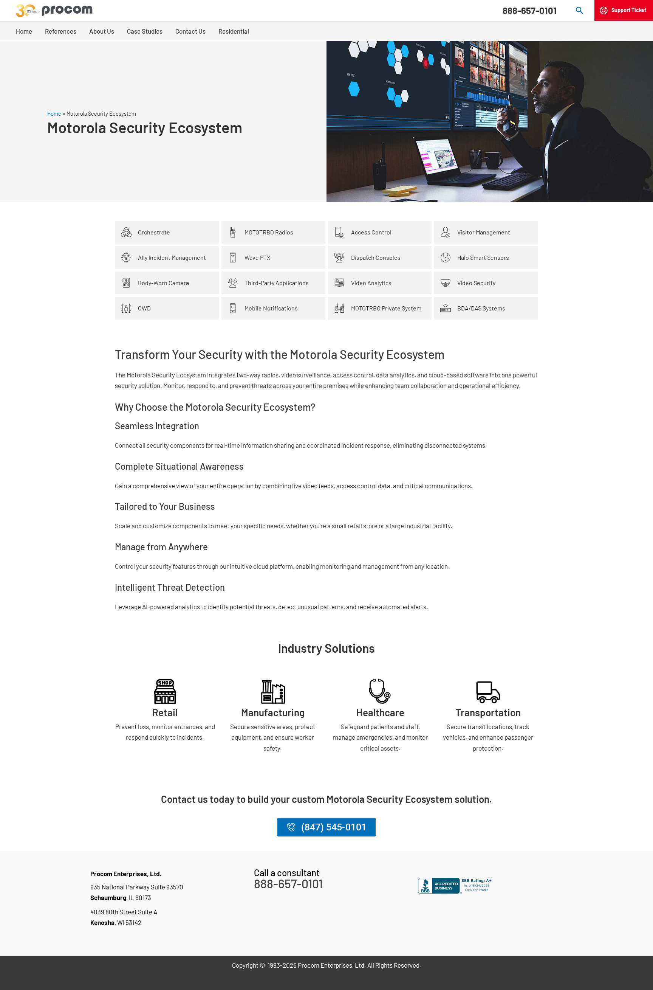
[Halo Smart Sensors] (445, 257)
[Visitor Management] (445, 232)
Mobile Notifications (271, 308)
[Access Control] (339, 232)
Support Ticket (628, 10)
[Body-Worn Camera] (126, 283)
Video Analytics (371, 282)
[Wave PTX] (233, 257)
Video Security (476, 282)
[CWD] (126, 308)
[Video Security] (445, 283)
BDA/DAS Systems (481, 308)
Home (54, 113)
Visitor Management (483, 232)
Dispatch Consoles (376, 257)
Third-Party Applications (276, 282)
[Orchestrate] (126, 232)
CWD (144, 308)
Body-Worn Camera (163, 282)
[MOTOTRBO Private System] (339, 308)
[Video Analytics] (339, 283)
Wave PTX (257, 257)
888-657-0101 (530, 10)
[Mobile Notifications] (233, 308)
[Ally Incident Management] (126, 257)
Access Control (371, 232)
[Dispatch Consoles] (339, 257)
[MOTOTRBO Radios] (233, 232)
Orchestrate (154, 232)
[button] (580, 11)
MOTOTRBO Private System (386, 308)
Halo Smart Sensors (483, 257)
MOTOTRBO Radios (268, 232)
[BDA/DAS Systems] (445, 308)
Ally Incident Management (172, 257)
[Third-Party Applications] (233, 283)
